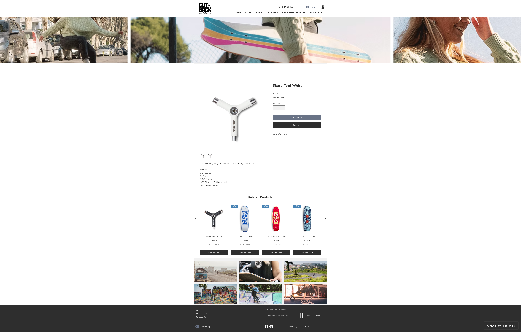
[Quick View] (214, 219)
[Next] (506, 39)
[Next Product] (325, 219)
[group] (260, 230)
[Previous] (15, 39)
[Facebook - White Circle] (266, 327)
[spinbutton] (279, 108)
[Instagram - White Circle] (271, 327)
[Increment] (283, 108)
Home (203, 74)
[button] (322, 7)
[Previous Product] (195, 219)
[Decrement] (275, 108)
